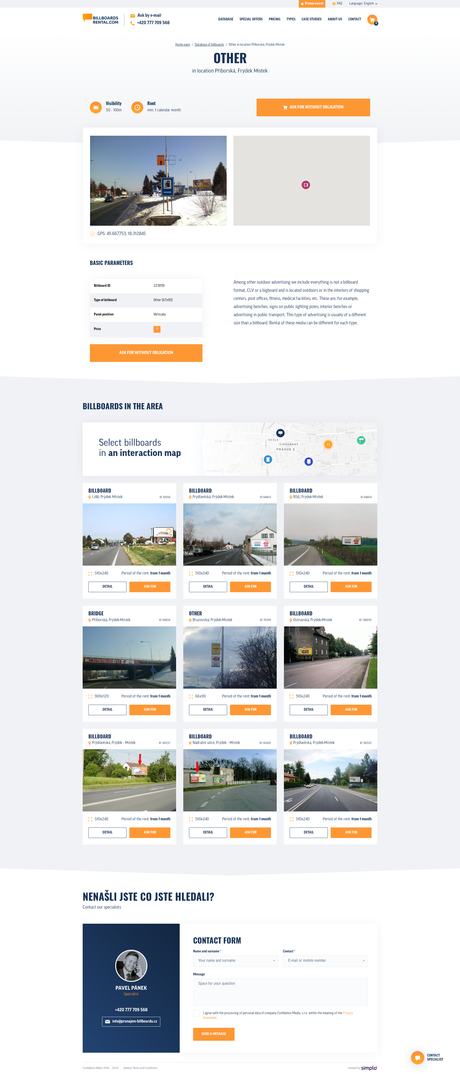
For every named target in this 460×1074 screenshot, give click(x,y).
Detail (108, 587)
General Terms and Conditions (140, 1068)
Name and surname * (207, 951)
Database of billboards (209, 45)
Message (199, 974)
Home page (182, 45)
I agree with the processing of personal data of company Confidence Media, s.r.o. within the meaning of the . (278, 1016)
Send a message (213, 1034)
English (369, 4)
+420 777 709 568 (131, 1010)
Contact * (289, 951)
